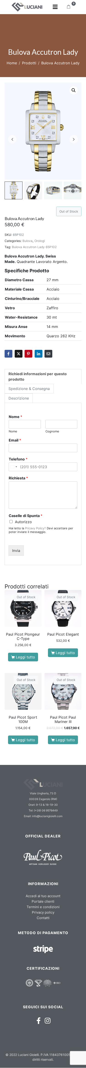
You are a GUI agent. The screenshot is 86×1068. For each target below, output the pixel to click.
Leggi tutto (25, 657)
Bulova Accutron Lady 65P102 (34, 247)
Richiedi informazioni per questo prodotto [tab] (37, 377)
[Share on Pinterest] (28, 354)
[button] (73, 90)
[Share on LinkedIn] (38, 354)
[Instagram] (47, 1020)
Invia (16, 550)
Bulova (27, 241)
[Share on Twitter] (18, 354)
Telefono (18, 459)
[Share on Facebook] (8, 354)
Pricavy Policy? (35, 528)
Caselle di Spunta (25, 515)
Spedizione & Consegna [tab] (29, 388)
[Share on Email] (48, 354)
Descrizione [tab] (18, 398)
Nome (15, 416)
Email (15, 440)
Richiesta (18, 478)
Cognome (52, 431)
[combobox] (13, 467)
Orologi (39, 241)
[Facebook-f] (38, 1020)
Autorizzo (23, 522)
